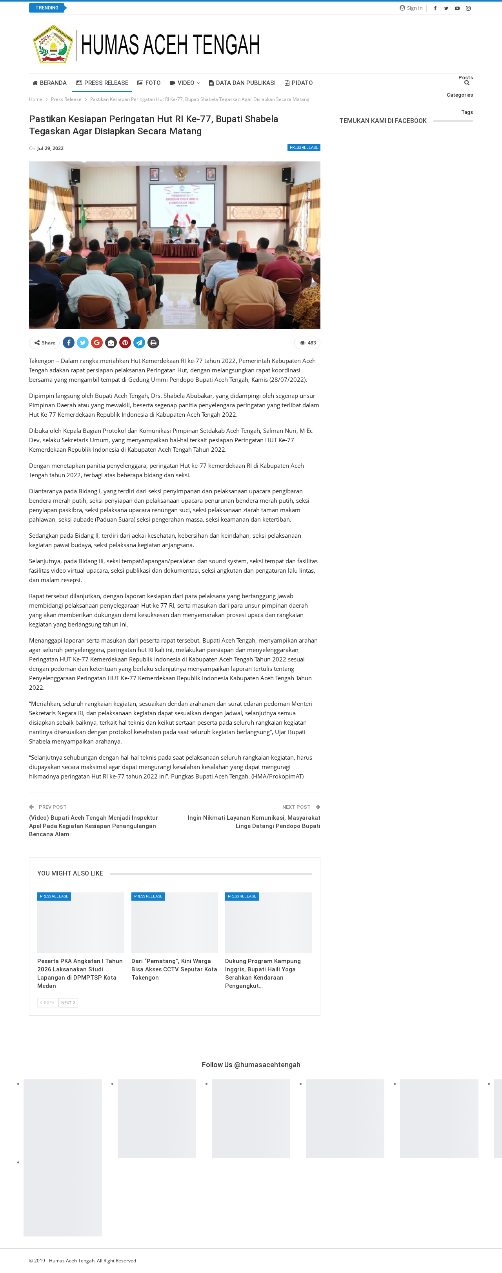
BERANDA (53, 82)
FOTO (153, 82)
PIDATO (302, 82)
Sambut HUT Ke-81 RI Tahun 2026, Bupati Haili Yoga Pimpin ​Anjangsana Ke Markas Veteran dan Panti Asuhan (211, 8)
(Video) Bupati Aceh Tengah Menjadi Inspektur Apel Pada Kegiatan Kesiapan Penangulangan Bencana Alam (93, 826)
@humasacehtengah (267, 1065)
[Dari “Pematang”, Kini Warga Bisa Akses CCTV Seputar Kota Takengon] (174, 922)
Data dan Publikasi (246, 82)
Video (186, 82)
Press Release (106, 82)
